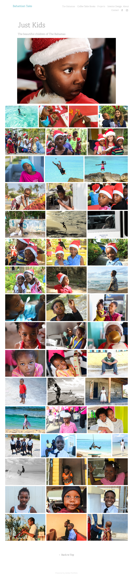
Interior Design (114, 6)
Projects (101, 6)
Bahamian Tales (22, 6)
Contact (115, 10)
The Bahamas (68, 6)
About (126, 6)
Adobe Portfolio (71, 573)
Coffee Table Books (86, 6)
